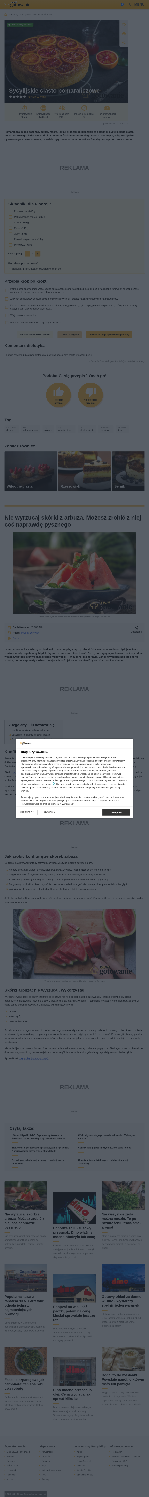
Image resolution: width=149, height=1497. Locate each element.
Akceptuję (116, 812)
